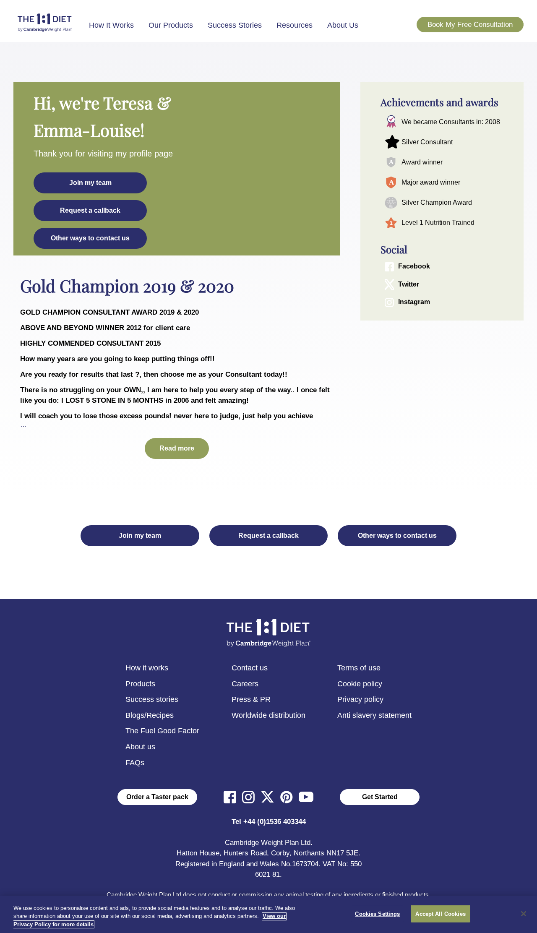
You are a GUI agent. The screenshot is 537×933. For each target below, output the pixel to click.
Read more (176, 448)
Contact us (250, 668)
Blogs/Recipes (149, 715)
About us (140, 747)
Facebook (414, 266)
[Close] (523, 913)
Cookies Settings (377, 913)
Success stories (151, 699)
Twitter (408, 284)
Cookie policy (359, 684)
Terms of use (359, 668)
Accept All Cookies (440, 913)
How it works (146, 668)
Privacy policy (360, 699)
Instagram (414, 302)
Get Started (380, 796)
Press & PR (251, 699)
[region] (268, 914)
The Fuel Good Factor (162, 731)
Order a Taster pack (157, 796)
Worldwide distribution (268, 715)
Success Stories (235, 25)
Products (140, 684)
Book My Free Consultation (470, 25)
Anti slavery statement (374, 715)
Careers (245, 684)
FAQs (134, 762)
